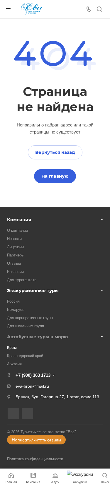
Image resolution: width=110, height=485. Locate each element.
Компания (19, 219)
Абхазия (14, 364)
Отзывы (14, 263)
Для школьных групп (25, 326)
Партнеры (15, 255)
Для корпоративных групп (30, 318)
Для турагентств (21, 280)
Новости (14, 238)
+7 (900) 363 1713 (33, 375)
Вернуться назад (55, 152)
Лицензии (15, 247)
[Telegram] (27, 413)
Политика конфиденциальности (35, 459)
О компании (17, 230)
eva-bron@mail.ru (32, 386)
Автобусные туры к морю (37, 336)
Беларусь (15, 309)
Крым (12, 347)
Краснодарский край (25, 356)
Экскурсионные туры (33, 290)
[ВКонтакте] (13, 413)
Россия (13, 301)
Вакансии (15, 271)
